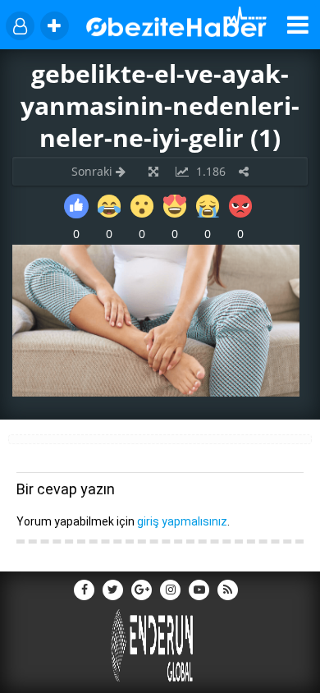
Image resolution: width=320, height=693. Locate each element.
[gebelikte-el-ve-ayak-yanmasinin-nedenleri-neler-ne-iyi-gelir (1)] (155, 392)
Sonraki (93, 171)
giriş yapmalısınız (182, 521)
